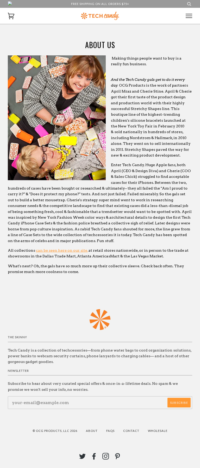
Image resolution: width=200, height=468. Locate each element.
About (92, 430)
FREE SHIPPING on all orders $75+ (100, 3)
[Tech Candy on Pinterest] (117, 457)
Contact (131, 430)
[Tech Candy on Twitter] (82, 457)
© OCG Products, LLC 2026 (55, 430)
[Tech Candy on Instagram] (105, 457)
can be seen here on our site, (62, 250)
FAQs (110, 430)
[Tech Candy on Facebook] (94, 457)
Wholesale (157, 430)
